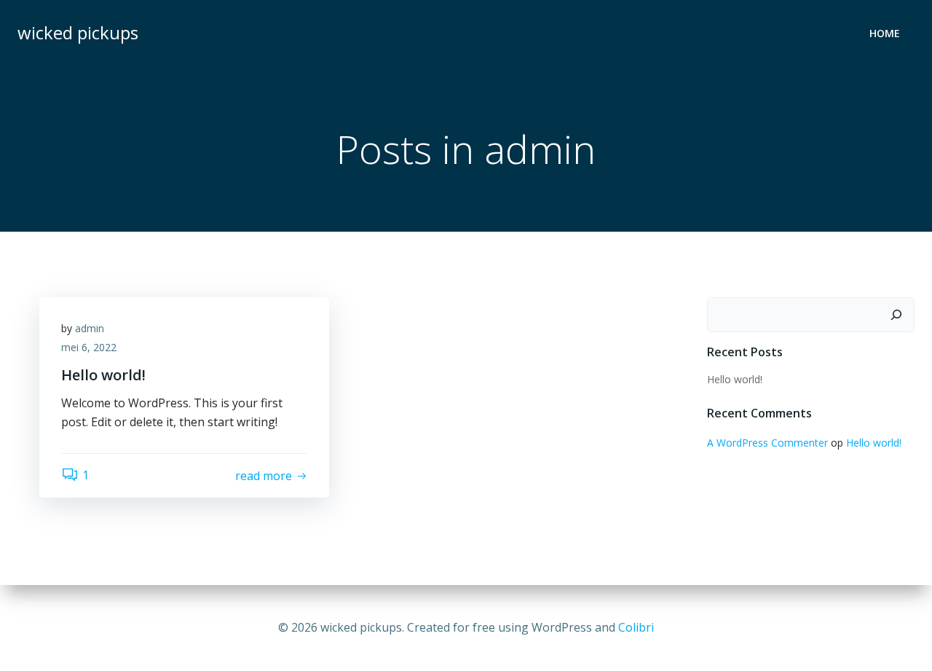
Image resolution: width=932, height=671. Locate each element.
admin (89, 328)
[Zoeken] (896, 314)
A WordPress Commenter (767, 443)
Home (884, 33)
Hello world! (734, 379)
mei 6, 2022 (88, 347)
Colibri (636, 627)
